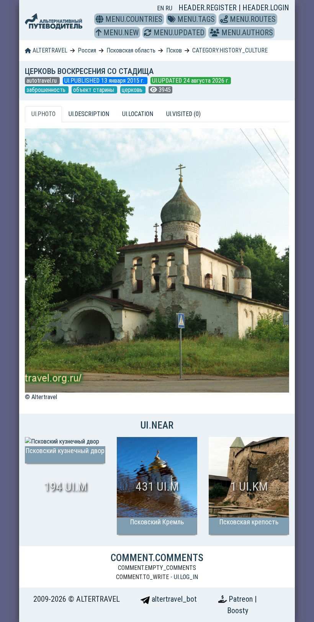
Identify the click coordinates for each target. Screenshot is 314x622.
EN (161, 8)
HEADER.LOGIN (265, 7)
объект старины (94, 89)
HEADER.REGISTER (208, 7)
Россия (87, 50)
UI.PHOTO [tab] (43, 114)
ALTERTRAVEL (49, 50)
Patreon (242, 599)
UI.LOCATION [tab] (137, 114)
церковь (133, 89)
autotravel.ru (42, 80)
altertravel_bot (173, 599)
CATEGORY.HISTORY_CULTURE (230, 50)
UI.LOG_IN (186, 577)
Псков (174, 50)
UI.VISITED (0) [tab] (183, 114)
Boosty (237, 610)
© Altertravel (41, 397)
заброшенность (46, 89)
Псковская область (130, 50)
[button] (99, 19)
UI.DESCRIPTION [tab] (89, 114)
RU (168, 8)
